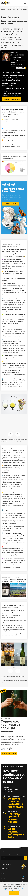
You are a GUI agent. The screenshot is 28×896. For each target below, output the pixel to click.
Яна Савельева (17, 55)
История (3, 7)
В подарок (4, 881)
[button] (17, 434)
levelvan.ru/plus (14, 95)
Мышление (24, 7)
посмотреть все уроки (11, 99)
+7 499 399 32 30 (5, 868)
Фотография (24, 9)
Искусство (16, 9)
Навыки (3, 9)
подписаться (11, 203)
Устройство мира (16, 7)
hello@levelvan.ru (6, 864)
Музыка (9, 9)
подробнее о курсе (9, 753)
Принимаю (14, 893)
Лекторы (3, 878)
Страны (8, 7)
